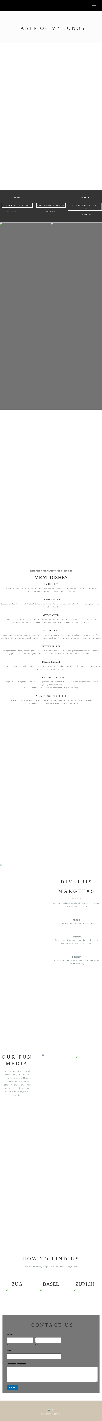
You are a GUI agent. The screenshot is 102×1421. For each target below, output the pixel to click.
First (8, 1344)
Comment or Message (17, 1364)
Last (37, 1344)
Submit (12, 1387)
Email (10, 1350)
